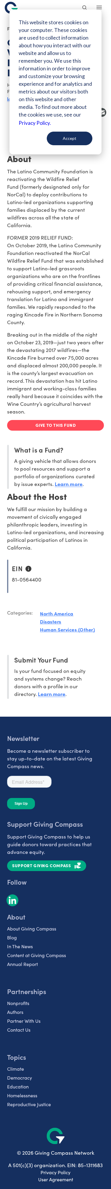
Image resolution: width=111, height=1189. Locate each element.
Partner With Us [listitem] (24, 1021)
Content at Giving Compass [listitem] (36, 955)
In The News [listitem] (20, 946)
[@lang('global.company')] (11, 8)
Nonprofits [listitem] (18, 1003)
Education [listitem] (18, 1086)
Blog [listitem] (12, 937)
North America (56, 613)
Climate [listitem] (15, 1069)
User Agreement (55, 1179)
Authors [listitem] (15, 1012)
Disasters (50, 621)
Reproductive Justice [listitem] (29, 1104)
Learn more (68, 483)
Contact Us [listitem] (18, 1030)
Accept (69, 138)
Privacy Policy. (35, 123)
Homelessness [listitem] (22, 1095)
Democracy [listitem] (19, 1078)
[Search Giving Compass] (85, 8)
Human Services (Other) (67, 629)
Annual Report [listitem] (22, 964)
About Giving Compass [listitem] (31, 928)
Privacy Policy (55, 1172)
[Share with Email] (101, 112)
